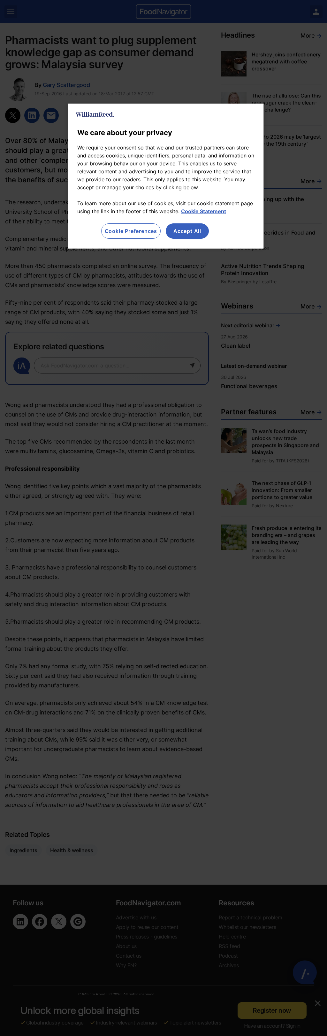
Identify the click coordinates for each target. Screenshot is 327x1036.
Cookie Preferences (131, 231)
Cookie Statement (203, 211)
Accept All (187, 231)
